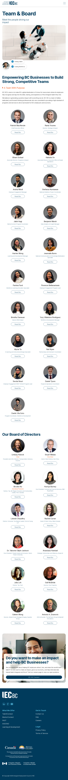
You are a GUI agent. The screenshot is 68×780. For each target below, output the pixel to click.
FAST (4, 720)
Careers (38, 720)
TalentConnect (7, 714)
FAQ (37, 717)
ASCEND (5, 724)
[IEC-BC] (9, 3)
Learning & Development (11, 727)
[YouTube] (11, 704)
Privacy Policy (41, 730)
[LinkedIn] (3, 704)
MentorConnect (8, 717)
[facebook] (7, 704)
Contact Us (40, 714)
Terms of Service (42, 733)
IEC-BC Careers (34, 677)
